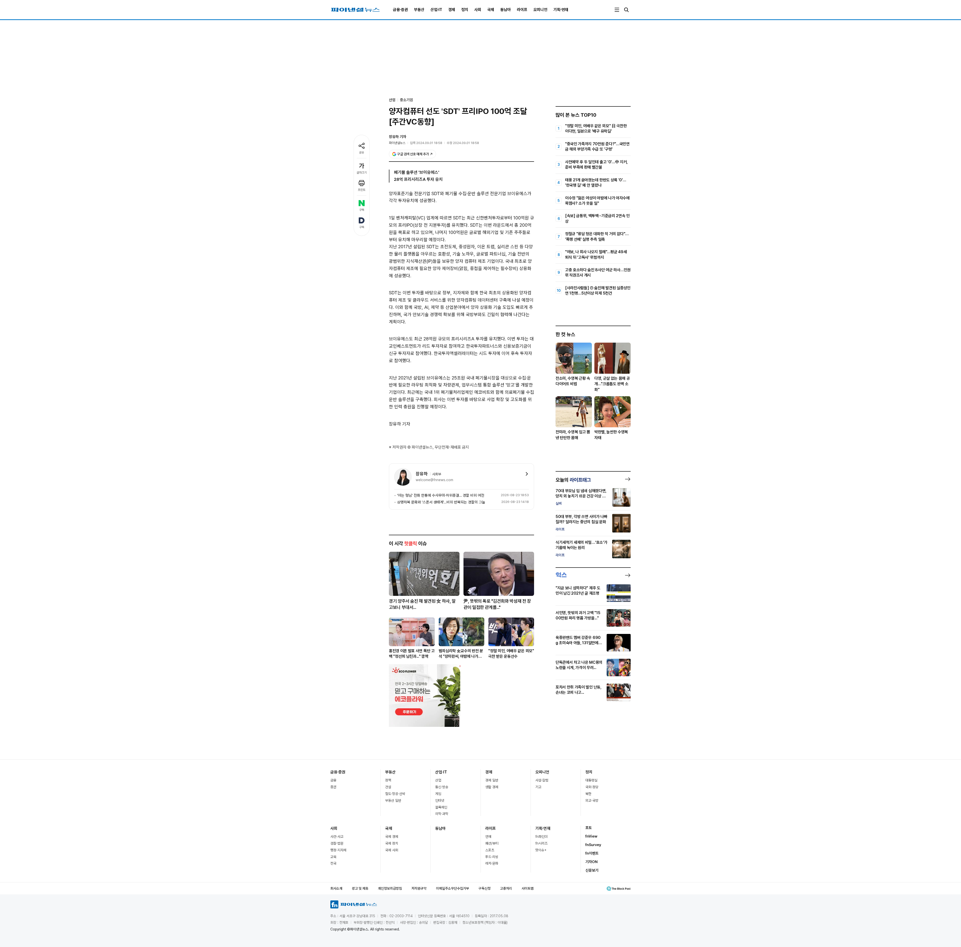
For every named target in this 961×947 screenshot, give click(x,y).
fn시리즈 (541, 843)
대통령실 (591, 780)
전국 (333, 863)
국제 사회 (391, 850)
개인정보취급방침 (390, 888)
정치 (464, 9)
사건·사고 (336, 837)
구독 (361, 210)
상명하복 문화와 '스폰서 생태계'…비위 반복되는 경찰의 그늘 (441, 502)
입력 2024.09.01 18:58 (426, 143)
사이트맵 (528, 888)
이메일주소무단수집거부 (452, 888)
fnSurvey (593, 845)
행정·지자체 (338, 850)
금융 (333, 780)
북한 (588, 794)
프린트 (361, 190)
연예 (488, 837)
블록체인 (441, 807)
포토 (588, 828)
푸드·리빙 (491, 857)
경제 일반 (491, 780)
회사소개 (336, 888)
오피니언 (540, 9)
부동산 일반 (393, 800)
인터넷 (439, 800)
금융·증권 (400, 9)
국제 (490, 9)
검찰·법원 (336, 843)
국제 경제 (391, 837)
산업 (438, 780)
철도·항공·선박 (395, 794)
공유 (361, 152)
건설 (388, 787)
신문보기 (591, 870)
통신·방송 (441, 787)
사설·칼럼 (541, 780)
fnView (591, 836)
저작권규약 (418, 888)
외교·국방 (591, 800)
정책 (388, 780)
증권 (333, 787)
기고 (538, 787)
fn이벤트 (592, 853)
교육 (333, 857)
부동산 (419, 9)
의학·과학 (441, 814)
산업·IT (436, 9)
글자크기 (362, 172)
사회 (477, 9)
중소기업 (406, 100)
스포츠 (489, 850)
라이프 (522, 9)
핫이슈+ (541, 850)
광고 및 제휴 (360, 888)
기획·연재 (560, 9)
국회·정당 (591, 787)
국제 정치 (391, 843)
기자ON (591, 862)
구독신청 (484, 888)
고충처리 (506, 888)
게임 (438, 794)
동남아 (505, 9)
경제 (451, 9)
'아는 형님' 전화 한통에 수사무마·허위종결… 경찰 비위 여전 (440, 495)
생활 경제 (491, 787)
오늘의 (573, 480)
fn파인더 (541, 837)
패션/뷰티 (492, 843)
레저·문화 (491, 863)
